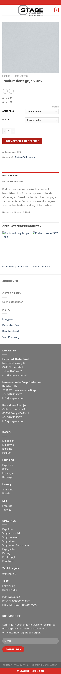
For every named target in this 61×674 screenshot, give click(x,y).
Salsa (5, 469)
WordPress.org (10, 337)
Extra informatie (12, 181)
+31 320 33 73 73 (12, 371)
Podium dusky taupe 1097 (15, 266)
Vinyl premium (10, 537)
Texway (6, 509)
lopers (6, 76)
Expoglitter (8, 549)
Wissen (55, 107)
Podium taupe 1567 (42, 266)
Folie (5, 119)
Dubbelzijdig (9, 590)
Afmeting (8, 111)
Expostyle (8, 444)
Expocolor (8, 440)
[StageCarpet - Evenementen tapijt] (30, 10)
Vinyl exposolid (11, 533)
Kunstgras (8, 561)
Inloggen (7, 319)
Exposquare (9, 573)
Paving (6, 553)
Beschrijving (10, 175)
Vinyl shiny (8, 541)
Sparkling (7, 489)
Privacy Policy (22, 665)
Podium (18, 157)
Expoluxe (7, 465)
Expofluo (7, 529)
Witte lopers (21, 76)
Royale (6, 493)
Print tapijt (8, 557)
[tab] (30, 175)
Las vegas (8, 473)
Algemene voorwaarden (45, 665)
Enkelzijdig (8, 586)
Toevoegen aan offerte (22, 141)
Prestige (7, 505)
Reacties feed (10, 331)
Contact (7, 665)
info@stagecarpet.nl (14, 375)
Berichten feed (11, 325)
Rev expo (7, 477)
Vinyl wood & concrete (15, 545)
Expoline (7, 448)
